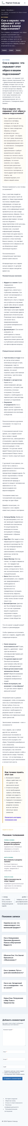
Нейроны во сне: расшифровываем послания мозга (22, 900)
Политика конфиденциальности (12, 1106)
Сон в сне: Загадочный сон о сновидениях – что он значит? (13, 985)
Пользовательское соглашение (11, 1110)
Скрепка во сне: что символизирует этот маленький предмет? (12, 925)
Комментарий (8, 1029)
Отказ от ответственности (13, 1103)
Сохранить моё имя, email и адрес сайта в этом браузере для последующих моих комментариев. (14, 1072)
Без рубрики (10, 10)
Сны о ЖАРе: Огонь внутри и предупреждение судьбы (7, 901)
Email (5, 1059)
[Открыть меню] (24, 3)
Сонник (3, 10)
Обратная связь (10, 1101)
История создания (11, 1098)
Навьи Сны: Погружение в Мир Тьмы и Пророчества (13, 1000)
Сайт (4, 1067)
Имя (5, 1052)
